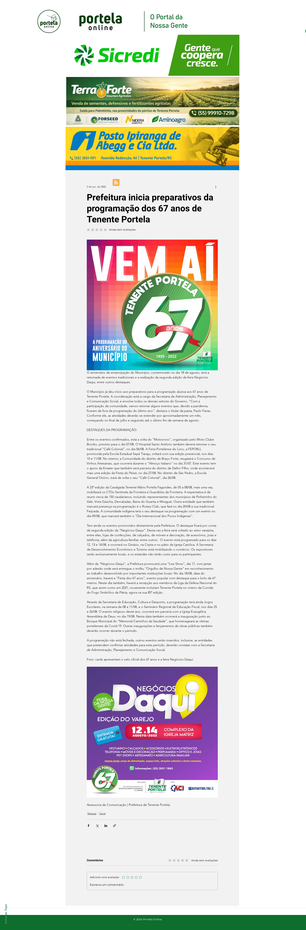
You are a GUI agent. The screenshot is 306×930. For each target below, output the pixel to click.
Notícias (91, 813)
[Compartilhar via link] (114, 825)
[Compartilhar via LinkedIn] (105, 825)
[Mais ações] (216, 187)
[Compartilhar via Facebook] (88, 825)
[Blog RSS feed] (116, 182)
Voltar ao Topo (6, 914)
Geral (102, 813)
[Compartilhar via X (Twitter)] (97, 825)
